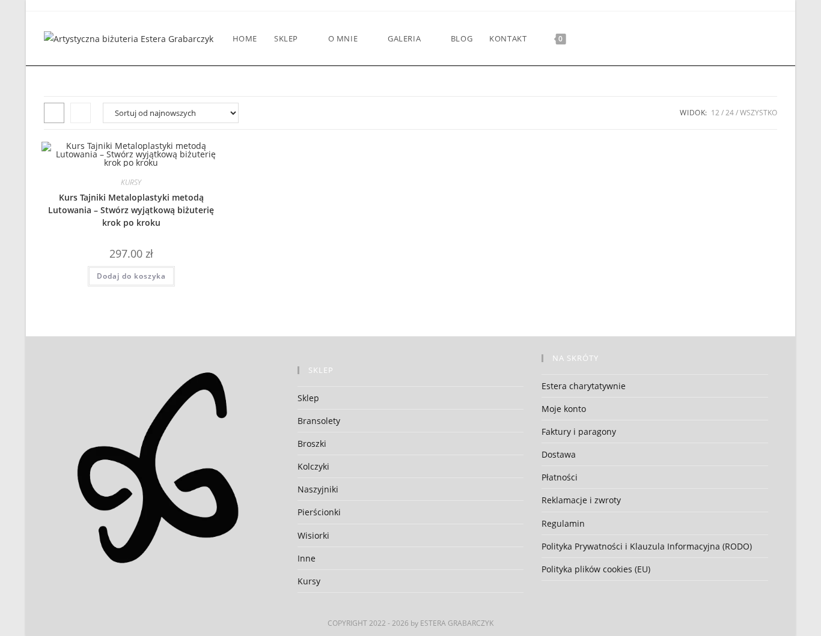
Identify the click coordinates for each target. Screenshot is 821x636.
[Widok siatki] (54, 113)
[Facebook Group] (676, 38)
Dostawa (559, 454)
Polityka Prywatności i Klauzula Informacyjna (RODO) (647, 546)
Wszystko (758, 113)
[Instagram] (709, 38)
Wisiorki (313, 535)
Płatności (560, 477)
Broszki (312, 443)
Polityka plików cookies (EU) (596, 569)
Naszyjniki (318, 489)
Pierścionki (319, 512)
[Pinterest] (693, 38)
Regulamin (563, 523)
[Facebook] (660, 38)
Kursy (309, 581)
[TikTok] (774, 38)
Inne (307, 558)
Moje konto (564, 408)
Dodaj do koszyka (131, 276)
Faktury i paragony (579, 431)
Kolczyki (313, 466)
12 (715, 113)
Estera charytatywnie (584, 386)
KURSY (131, 182)
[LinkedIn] (725, 38)
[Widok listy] (80, 113)
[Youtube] (741, 38)
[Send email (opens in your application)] (757, 38)
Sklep (308, 398)
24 (729, 113)
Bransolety (319, 420)
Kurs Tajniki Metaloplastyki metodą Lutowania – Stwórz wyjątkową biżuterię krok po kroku (131, 210)
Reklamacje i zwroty (581, 500)
